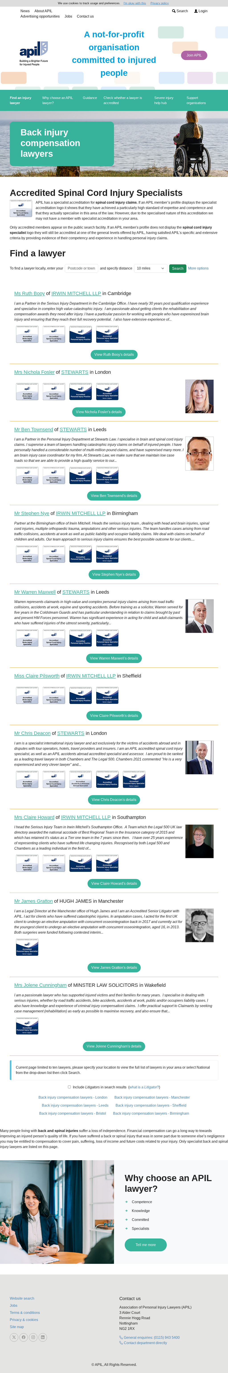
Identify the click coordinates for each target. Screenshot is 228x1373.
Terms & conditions (25, 1313)
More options (198, 268)
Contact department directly (145, 1343)
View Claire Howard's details (114, 883)
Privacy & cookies (24, 1320)
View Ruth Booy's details (114, 354)
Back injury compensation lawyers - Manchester (152, 1097)
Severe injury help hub (163, 100)
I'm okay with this (135, 3)
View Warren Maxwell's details (114, 658)
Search (182, 11)
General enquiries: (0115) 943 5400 (151, 1337)
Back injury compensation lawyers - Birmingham (151, 1113)
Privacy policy (160, 3)
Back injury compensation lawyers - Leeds (75, 1105)
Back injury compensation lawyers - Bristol (72, 1113)
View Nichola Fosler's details (99, 412)
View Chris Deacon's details (114, 800)
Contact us (85, 16)
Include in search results (99, 1087)
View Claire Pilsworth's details (114, 716)
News (25, 11)
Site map (17, 1327)
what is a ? (144, 1087)
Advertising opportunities (40, 16)
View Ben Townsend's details (114, 496)
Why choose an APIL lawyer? (57, 100)
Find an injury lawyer (20, 100)
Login (203, 11)
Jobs (68, 16)
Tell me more (146, 1245)
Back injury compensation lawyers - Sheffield (151, 1105)
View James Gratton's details (114, 967)
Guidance (90, 98)
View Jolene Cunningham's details (114, 1046)
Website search (22, 1298)
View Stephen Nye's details (114, 574)
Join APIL (194, 55)
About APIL (43, 11)
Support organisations (196, 100)
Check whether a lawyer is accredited (123, 100)
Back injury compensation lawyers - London (73, 1097)
